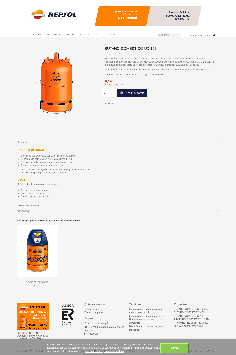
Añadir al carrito (135, 92)
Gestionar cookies (114, 351)
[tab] (118, 142)
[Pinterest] (113, 103)
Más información (94, 351)
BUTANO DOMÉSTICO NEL (37, 282)
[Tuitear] (109, 103)
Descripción (23, 142)
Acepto (175, 348)
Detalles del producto (28, 205)
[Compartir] (106, 103)
